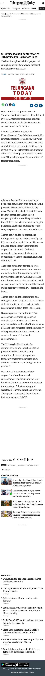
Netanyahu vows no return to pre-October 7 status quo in (23, 589)
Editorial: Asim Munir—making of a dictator (20, 599)
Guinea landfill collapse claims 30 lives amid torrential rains (22, 580)
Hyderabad (5, 8)
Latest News (6, 575)
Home (3, 14)
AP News (25, 8)
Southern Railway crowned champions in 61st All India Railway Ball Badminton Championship (23, 610)
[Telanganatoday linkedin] (28, 459)
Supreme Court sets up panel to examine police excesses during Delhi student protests (26, 515)
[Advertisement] (22, 431)
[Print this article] (41, 106)
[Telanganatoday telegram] (32, 459)
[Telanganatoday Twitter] (17, 459)
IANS (4, 74)
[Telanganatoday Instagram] (25, 459)
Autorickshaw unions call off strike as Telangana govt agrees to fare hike (21, 650)
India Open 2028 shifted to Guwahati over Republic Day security (23, 621)
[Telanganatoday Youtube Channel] (21, 459)
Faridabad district (32, 465)
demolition (21, 465)
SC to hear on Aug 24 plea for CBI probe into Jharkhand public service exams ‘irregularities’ (28, 504)
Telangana (16, 8)
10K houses (11, 465)
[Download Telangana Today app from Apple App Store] (31, 106)
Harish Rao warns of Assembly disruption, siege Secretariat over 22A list (23, 640)
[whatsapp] (3, 104)
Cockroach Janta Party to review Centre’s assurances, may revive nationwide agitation (26, 493)
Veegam (31, 672)
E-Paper (42, 8)
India (33, 8)
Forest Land (5, 470)
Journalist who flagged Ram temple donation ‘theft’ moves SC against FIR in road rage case (28, 483)
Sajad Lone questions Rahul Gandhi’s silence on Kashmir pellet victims (21, 631)
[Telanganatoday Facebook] (14, 459)
